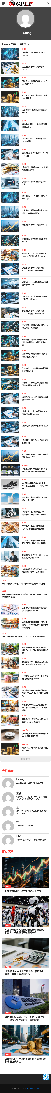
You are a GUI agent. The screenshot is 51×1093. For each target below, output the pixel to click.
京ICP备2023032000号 (33, 1088)
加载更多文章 (25, 759)
